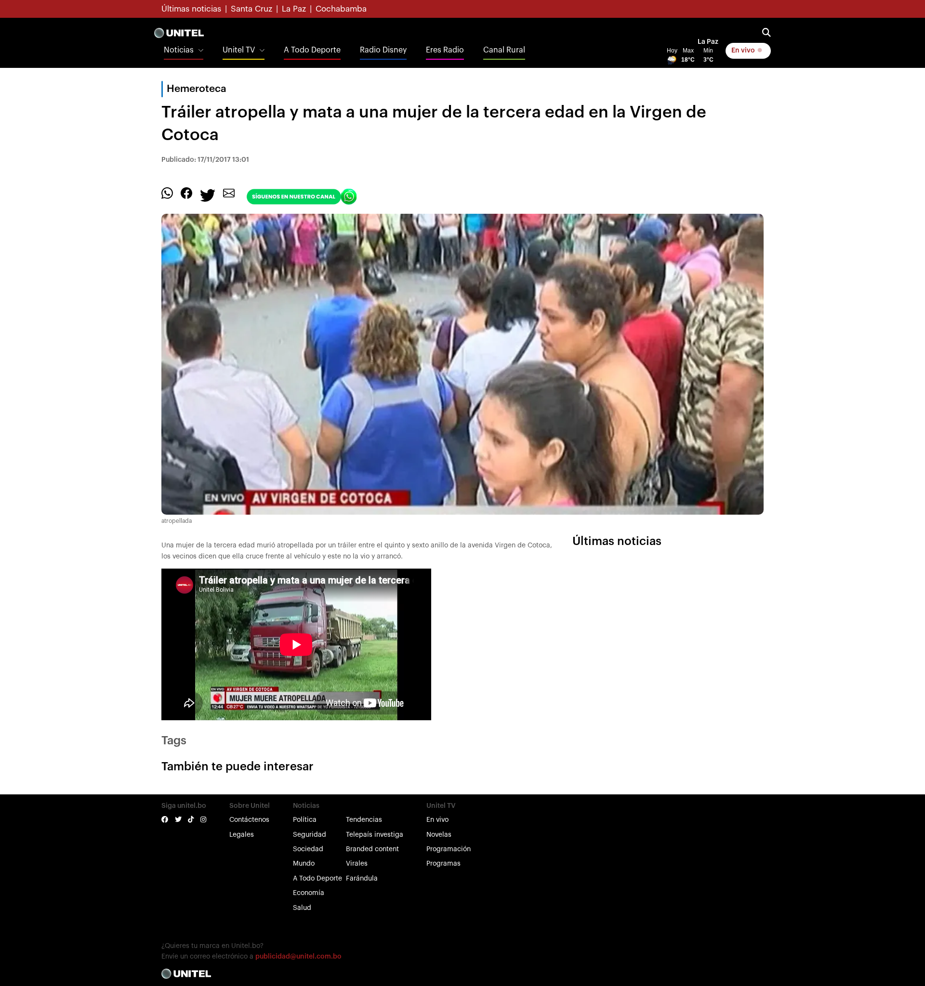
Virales (357, 863)
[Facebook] (186, 193)
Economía (308, 893)
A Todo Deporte (312, 50)
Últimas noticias (191, 9)
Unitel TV (239, 50)
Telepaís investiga (374, 834)
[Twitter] (207, 195)
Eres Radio (445, 50)
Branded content (372, 849)
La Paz (294, 9)
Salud (302, 908)
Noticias (179, 50)
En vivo (743, 50)
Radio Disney (383, 50)
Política (305, 820)
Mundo (304, 863)
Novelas (438, 834)
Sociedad (308, 849)
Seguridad (309, 834)
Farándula (362, 878)
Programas (443, 863)
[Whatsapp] (167, 193)
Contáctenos (249, 820)
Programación (448, 849)
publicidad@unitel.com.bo (298, 956)
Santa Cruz (251, 9)
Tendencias (364, 820)
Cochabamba (341, 9)
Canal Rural (504, 50)
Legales (241, 834)
